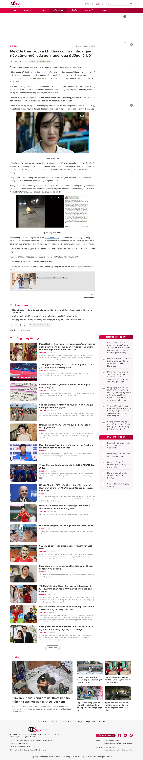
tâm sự (118, 475)
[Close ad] (124, 16)
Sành (104, 10)
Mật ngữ (89, 10)
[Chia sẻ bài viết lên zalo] (16, 61)
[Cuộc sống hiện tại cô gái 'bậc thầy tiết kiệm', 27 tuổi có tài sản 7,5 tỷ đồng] (23, 574)
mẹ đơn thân (35, 72)
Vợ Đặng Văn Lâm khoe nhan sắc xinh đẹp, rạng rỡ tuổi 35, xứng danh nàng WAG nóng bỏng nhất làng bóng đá (65, 589)
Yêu (38, 275)
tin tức (120, 443)
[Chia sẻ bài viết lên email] (20, 61)
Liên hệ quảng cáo (106, 735)
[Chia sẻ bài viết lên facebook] (11, 61)
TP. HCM (99, 747)
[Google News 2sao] (40, 61)
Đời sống (58, 10)
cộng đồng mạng (52, 238)
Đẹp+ (43, 10)
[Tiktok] (131, 735)
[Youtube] (125, 735)
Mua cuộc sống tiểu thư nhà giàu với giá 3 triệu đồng (66, 526)
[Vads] (124, 42)
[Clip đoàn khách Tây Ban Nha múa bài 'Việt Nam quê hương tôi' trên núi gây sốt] (23, 412)
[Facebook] (119, 735)
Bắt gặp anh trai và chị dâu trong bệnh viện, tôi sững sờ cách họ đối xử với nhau (48, 320)
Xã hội (73, 10)
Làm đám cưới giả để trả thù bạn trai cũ (52, 278)
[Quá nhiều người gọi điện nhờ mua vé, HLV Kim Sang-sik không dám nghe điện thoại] (23, 453)
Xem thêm (52, 648)
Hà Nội (98, 740)
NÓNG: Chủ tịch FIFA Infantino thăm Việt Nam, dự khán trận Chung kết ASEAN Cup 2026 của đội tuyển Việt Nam (66, 488)
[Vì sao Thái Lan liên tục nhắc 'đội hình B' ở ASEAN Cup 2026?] (23, 473)
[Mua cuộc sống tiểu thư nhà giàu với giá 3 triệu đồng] (23, 533)
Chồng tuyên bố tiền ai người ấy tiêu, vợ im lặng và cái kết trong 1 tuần (44, 316)
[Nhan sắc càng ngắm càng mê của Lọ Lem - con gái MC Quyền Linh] (23, 432)
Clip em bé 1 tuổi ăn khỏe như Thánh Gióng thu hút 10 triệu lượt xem (118, 679)
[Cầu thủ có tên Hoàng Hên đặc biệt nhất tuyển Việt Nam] (23, 553)
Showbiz (28, 10)
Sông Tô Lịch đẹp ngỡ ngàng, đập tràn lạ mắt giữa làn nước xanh (90, 679)
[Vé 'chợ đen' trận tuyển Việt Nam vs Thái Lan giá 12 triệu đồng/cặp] (23, 392)
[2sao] (15, 10)
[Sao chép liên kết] (25, 61)
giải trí (117, 465)
